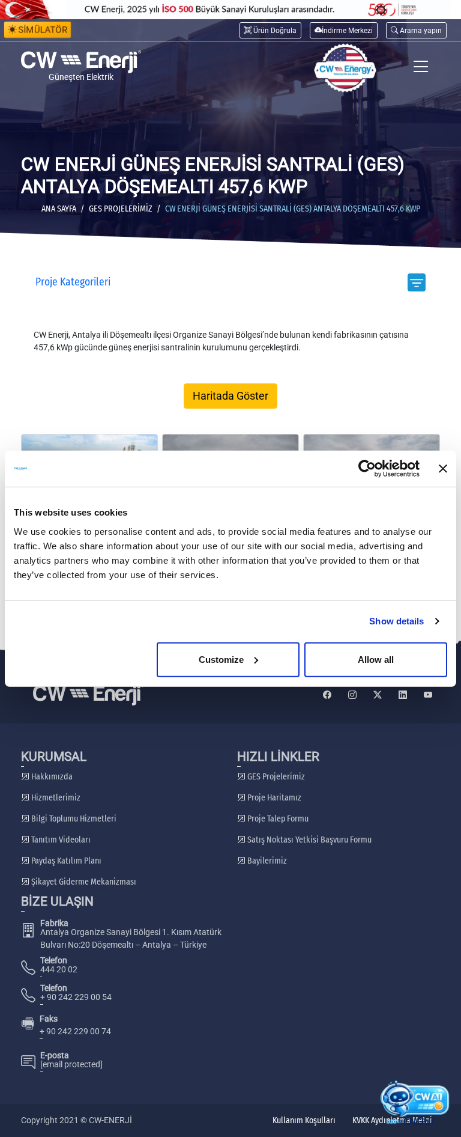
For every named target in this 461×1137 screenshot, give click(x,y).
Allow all (376, 659)
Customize (221, 659)
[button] (416, 30)
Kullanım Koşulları (304, 1120)
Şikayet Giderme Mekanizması (82, 882)
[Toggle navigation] (421, 68)
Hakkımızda (51, 777)
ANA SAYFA (58, 209)
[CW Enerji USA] (345, 68)
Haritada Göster (230, 396)
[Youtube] (428, 695)
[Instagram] (352, 695)
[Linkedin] (402, 695)
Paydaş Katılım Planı (65, 861)
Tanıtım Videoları (60, 840)
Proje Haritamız (273, 798)
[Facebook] (327, 695)
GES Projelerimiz (120, 209)
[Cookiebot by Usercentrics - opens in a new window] (367, 469)
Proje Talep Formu (277, 819)
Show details (396, 621)
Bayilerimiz (266, 861)
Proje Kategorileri (72, 282)
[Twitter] (377, 695)
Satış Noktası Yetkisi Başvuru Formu (309, 840)
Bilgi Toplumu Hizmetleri (72, 819)
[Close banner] (443, 469)
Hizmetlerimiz (54, 798)
